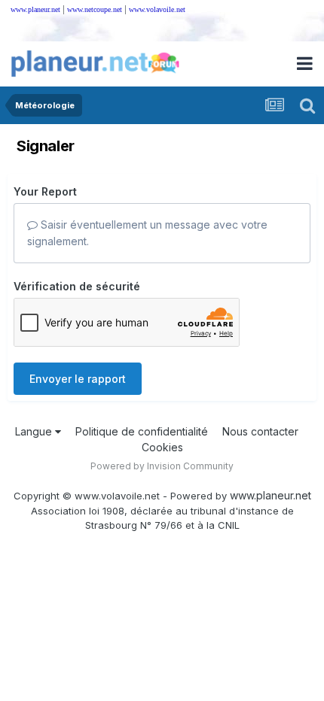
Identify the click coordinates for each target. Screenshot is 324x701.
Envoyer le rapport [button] (77, 378)
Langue (35, 431)
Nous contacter (260, 431)
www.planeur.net (35, 9)
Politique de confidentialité (141, 431)
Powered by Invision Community (162, 466)
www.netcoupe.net (94, 9)
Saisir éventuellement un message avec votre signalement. (147, 232)
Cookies (162, 447)
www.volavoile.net (157, 9)
